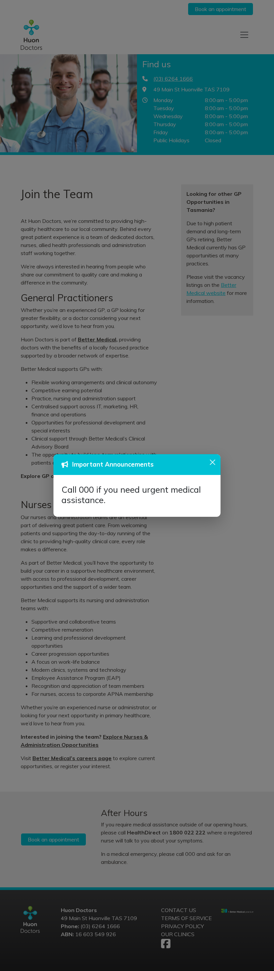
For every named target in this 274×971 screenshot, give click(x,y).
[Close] (212, 462)
